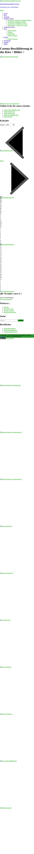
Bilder (5, 44)
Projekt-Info (11, 34)
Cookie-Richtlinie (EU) (11, 332)
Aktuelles (6, 17)
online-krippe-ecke (9, 113)
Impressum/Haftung (10, 328)
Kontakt (6, 42)
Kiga (5, 29)
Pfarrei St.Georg (9, 309)
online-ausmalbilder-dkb (11, 115)
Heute (2, 161)
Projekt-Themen (12, 35)
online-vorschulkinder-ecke (12, 110)
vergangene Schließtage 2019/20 (17, 24)
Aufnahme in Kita (9, 27)
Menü (1, 10)
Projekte (10, 32)
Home (5, 13)
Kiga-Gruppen (12, 30)
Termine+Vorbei (9, 18)
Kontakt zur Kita (9, 310)
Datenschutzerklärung (10, 330)
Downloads (7, 40)
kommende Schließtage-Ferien (17, 22)
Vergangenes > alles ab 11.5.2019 (18, 25)
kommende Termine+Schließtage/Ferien (19, 20)
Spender (6, 307)
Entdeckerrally (8, 116)
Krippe (6, 37)
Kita (5, 15)
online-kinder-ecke (9, 111)
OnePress (3, 337)
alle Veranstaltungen (6, 299)
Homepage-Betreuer (10, 312)
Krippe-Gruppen (12, 39)
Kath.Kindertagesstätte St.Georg (9, 4)
